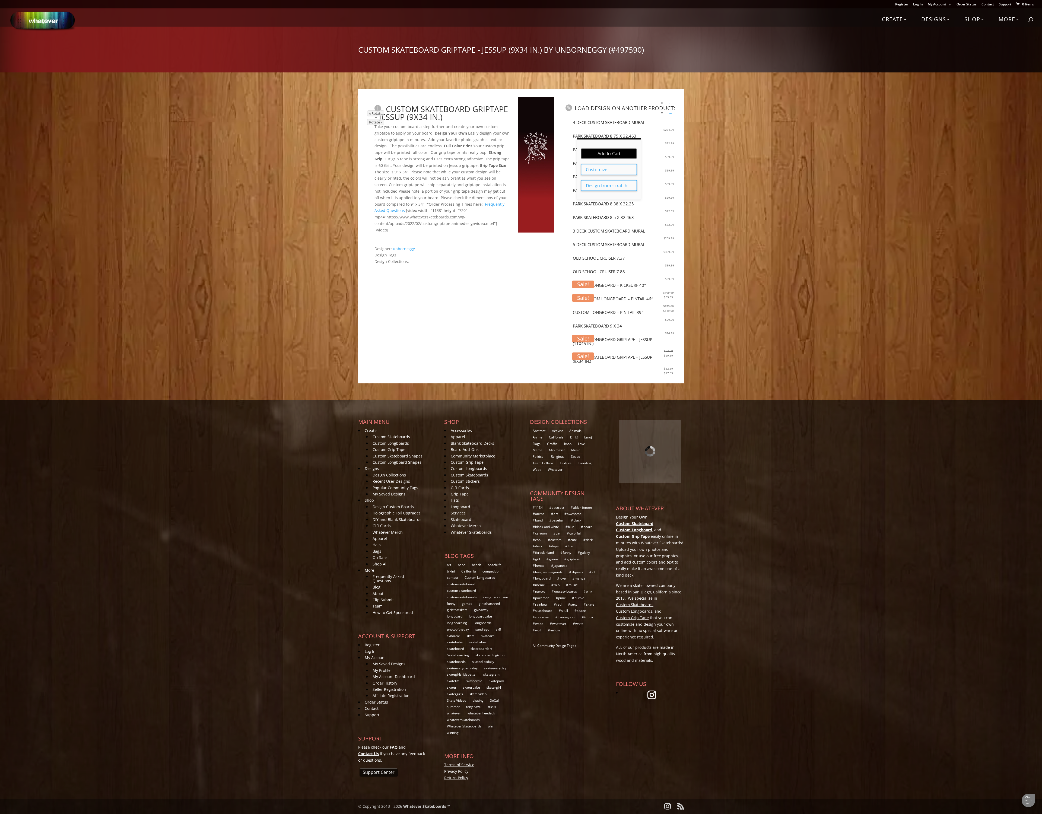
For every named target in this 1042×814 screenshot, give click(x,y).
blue (571, 526)
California (468, 571)
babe (461, 564)
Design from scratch (606, 186)
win (490, 726)
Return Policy (456, 778)
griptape (573, 559)
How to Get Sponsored (393, 612)
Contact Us (368, 754)
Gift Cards (382, 525)
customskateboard (461, 584)
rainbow (541, 604)
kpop (567, 443)
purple (579, 598)
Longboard (460, 506)
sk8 (498, 629)
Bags (377, 551)
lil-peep (577, 572)
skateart (487, 636)
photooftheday (458, 629)
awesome (574, 513)
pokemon (542, 598)
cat (558, 533)
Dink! (574, 437)
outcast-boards (565, 591)
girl (537, 559)
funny (451, 603)
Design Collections (389, 475)
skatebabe (455, 642)
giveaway (481, 610)
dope (555, 546)
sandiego (482, 629)
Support (1005, 5)
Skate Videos (456, 700)
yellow (555, 630)
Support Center (379, 772)
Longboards (482, 623)
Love (581, 443)
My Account (937, 5)
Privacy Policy (456, 771)
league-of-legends (549, 572)
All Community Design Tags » (555, 645)
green (553, 559)
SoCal (494, 700)
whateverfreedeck (481, 713)
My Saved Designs (389, 494)
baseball (558, 520)
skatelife (453, 681)
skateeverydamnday (462, 668)
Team (378, 606)
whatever (454, 713)
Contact (987, 5)
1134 (539, 507)
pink (589, 591)
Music (575, 450)
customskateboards (462, 597)
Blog (376, 587)
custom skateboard (461, 590)
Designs (933, 19)
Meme (537, 450)
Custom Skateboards (391, 436)
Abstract (539, 430)
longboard (454, 616)
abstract (558, 507)
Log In (918, 5)
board (587, 526)
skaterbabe (471, 687)
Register (901, 5)
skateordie (474, 681)
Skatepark (496, 681)
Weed (537, 469)
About (378, 593)
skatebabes (478, 642)
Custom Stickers (465, 481)
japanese (560, 565)
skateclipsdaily (483, 661)
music (572, 585)
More (1007, 19)
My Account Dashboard (394, 676)
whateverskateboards (463, 719)
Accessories (461, 430)
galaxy (585, 552)
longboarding (457, 623)
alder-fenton (582, 507)
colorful (575, 533)
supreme (542, 617)
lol (593, 572)
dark (589, 540)
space (581, 610)
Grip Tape (460, 494)
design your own (495, 597)
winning (453, 732)
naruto (540, 591)
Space (575, 456)
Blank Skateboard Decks (472, 443)
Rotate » (375, 122)
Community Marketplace (473, 456)
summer (453, 706)
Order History (385, 683)
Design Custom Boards (393, 506)
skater (451, 687)
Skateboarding (458, 655)
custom (555, 540)
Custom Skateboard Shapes (397, 456)
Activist (557, 430)
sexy (573, 604)
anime (540, 513)
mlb (557, 585)
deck (538, 546)
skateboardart (481, 648)
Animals (575, 430)
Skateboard (461, 519)
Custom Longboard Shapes (397, 462)
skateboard (455, 648)
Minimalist (557, 450)
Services (458, 513)
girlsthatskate (457, 610)
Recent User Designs (391, 481)
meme (540, 585)
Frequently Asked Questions (388, 578)
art (449, 564)
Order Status (967, 5)
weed (539, 623)
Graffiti (552, 443)
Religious (557, 456)
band (539, 520)
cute (573, 540)
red (558, 604)
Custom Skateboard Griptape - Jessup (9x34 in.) (441, 113)
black (577, 520)
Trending (585, 463)
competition (491, 571)
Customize (596, 170)
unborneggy (404, 248)
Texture (565, 463)
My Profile (381, 670)
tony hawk (473, 706)
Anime (537, 437)
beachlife (494, 564)
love (563, 578)
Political (538, 456)
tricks (492, 706)
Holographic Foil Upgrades (397, 513)
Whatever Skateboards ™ (426, 806)
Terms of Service (459, 765)
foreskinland (544, 552)
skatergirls (455, 694)
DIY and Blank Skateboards (397, 519)
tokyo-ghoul (566, 617)
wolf (538, 630)
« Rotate (375, 113)
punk (562, 598)
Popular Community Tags (395, 487)
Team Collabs (543, 463)
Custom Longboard (634, 530)
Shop (972, 19)
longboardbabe (480, 616)
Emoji (588, 437)
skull (564, 610)
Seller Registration (389, 689)
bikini (451, 571)
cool (538, 540)
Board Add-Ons (465, 449)
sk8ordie (453, 636)
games (467, 603)
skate (470, 636)
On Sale (380, 557)
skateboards (456, 661)
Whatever (555, 469)
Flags (537, 443)
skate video (478, 694)
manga (580, 578)
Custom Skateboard (634, 524)
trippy (588, 617)
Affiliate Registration (391, 695)
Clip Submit (383, 599)
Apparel (380, 538)
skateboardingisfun (489, 655)
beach (476, 564)
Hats (377, 544)
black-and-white (547, 526)
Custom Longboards (391, 443)
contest (452, 577)
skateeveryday (495, 668)
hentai (540, 565)
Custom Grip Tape (389, 449)
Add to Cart (609, 154)
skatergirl (494, 687)
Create (892, 19)
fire (570, 546)
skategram (491, 674)
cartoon (541, 533)
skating (478, 700)
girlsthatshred (489, 603)
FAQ (394, 747)
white (579, 623)
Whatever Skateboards (471, 532)
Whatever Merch (388, 532)
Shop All (380, 564)
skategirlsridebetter (462, 674)
